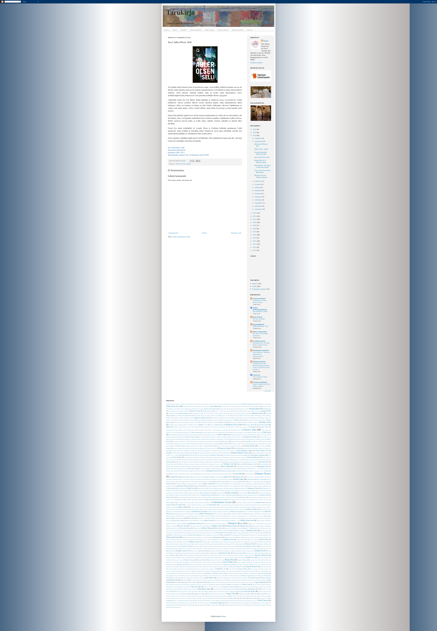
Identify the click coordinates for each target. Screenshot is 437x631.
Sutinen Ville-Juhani (190, 582)
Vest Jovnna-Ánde (178, 596)
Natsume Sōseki (267, 528)
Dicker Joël (200, 437)
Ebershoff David (211, 439)
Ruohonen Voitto (177, 560)
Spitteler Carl (219, 578)
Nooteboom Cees (209, 533)
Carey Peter (188, 427)
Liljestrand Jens (255, 505)
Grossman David (216, 457)
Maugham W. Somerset (230, 516)
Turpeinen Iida (229, 589)
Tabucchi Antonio (248, 582)
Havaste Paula (263, 462)
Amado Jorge (267, 409)
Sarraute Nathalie (248, 564)
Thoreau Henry (267, 584)
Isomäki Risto (174, 477)
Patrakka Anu (217, 542)
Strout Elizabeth (242, 580)
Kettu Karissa (267, 486)
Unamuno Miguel (228, 591)
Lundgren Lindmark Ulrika (226, 509)
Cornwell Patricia (229, 432)
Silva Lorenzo (220, 573)
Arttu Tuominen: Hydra (260, 377)
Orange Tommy (250, 537)
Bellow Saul (235, 418)
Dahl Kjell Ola (173, 435)
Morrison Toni (182, 526)
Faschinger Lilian (211, 444)
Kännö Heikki (170, 497)
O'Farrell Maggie (234, 535)
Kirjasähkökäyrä (258, 324)
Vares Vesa (221, 594)
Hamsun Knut (265, 459)
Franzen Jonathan (177, 448)
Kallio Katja (260, 481)
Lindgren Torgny (195, 507)
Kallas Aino (251, 481)
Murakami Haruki (231, 526)
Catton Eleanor (221, 427)
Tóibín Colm (178, 591)
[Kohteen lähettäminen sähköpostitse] (191, 161)
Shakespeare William (204, 571)
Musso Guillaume (266, 526)
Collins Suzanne (195, 432)
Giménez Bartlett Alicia (240, 452)
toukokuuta (258, 197)
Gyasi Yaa (173, 459)
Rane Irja (250, 551)
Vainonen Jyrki (262, 591)
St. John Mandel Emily (252, 578)
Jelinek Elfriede (260, 477)
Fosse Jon (229, 446)
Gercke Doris (180, 453)
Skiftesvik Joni (175, 575)
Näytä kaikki (268, 391)
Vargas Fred (231, 593)
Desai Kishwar (253, 435)
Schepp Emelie (223, 566)
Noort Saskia (199, 533)
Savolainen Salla (178, 566)
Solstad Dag (175, 578)
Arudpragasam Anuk (197, 413)
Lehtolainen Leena (221, 502)
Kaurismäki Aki (170, 486)
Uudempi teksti (173, 233)
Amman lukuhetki (259, 298)
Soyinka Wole (199, 578)
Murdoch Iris (244, 526)
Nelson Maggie (205, 530)
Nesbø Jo (232, 530)
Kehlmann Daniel (197, 486)
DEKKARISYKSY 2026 (260, 326)
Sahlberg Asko (188, 562)
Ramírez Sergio (242, 551)
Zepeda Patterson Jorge (259, 603)
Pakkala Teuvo (217, 539)
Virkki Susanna (250, 596)
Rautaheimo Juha (224, 553)
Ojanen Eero (200, 537)
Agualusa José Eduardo (202, 406)
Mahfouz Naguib (235, 511)
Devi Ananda (263, 435)
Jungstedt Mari (174, 481)
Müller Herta (236, 528)
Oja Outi (193, 537)
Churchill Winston (235, 430)
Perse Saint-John (201, 544)
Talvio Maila (169, 584)
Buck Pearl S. (184, 425)
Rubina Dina (240, 557)
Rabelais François (264, 548)
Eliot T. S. (184, 441)
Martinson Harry (170, 516)
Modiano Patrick (195, 523)
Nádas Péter (202, 535)
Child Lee (209, 430)
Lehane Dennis (192, 502)
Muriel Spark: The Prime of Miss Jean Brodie (262, 166)
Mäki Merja (218, 528)
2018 (255, 228)
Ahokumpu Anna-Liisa (227, 406)
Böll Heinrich (220, 425)
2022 (255, 216)
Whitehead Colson (240, 600)
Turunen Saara (254, 589)
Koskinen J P (181, 493)
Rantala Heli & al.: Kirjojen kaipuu (260, 161)
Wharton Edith (220, 600)
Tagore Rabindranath (261, 582)
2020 (255, 222)
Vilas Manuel (220, 596)
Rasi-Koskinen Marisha (194, 553)
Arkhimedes (172, 413)
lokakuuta (258, 181)
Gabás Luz (268, 448)
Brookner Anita (265, 422)
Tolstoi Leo (217, 587)
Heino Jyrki (240, 464)
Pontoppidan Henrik (207, 546)
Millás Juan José (247, 520)
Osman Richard (261, 537)
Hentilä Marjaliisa (264, 464)
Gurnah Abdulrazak (253, 457)
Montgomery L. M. (253, 523)
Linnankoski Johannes (239, 507)
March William (238, 514)
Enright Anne (203, 441)
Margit (175, 30)
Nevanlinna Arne (170, 533)
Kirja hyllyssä (257, 317)
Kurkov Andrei (221, 495)
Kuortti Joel (197, 495)
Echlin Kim (232, 439)
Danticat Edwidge (191, 435)
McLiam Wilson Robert (213, 518)
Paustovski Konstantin (229, 542)
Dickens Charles (190, 437)
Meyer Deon (217, 520)
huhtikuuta (258, 200)
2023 (255, 213)
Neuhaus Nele (251, 530)
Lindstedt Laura (206, 507)
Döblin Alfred (201, 439)
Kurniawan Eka (231, 495)
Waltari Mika (233, 598)
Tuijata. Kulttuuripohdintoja (260, 309)
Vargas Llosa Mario (244, 594)
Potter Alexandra (229, 546)
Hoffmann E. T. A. (253, 468)
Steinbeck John (173, 580)
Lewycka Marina (234, 505)
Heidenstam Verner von (215, 464)
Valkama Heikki (186, 594)
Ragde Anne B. (182, 551)
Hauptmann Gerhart (239, 462)
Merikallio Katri (188, 520)
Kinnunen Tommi (253, 488)
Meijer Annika (237, 518)
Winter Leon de (251, 600)
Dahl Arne (267, 432)
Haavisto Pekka (214, 459)
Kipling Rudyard (266, 488)
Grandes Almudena (259, 455)
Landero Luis (179, 500)
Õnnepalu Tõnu (250, 605)
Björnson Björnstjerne (227, 420)
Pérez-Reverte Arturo (215, 548)
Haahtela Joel (182, 459)
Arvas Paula (209, 413)
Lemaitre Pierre (260, 502)
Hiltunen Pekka (211, 468)
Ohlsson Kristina (172, 537)
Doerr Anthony (223, 437)
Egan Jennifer (241, 439)
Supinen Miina (262, 580)
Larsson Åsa (222, 500)
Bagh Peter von (223, 415)
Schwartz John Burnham (187, 569)
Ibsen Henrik (220, 474)
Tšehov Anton (188, 591)
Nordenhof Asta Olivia (222, 533)
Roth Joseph (202, 557)
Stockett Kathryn (209, 580)
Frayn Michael (200, 448)
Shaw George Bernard (228, 571)
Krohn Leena (230, 492)
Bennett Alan (255, 418)
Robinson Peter (170, 557)
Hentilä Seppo (170, 466)
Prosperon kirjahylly (260, 382)
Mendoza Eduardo (248, 518)
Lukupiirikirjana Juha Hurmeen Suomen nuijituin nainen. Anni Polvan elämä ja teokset (261, 366)
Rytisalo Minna (201, 560)
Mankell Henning (205, 513)
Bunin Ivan (194, 425)
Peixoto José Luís (251, 542)
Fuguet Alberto (259, 448)
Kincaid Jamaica (219, 488)
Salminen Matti (170, 564)
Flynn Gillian (169, 446)
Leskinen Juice (201, 505)
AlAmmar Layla (172, 409)
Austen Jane (188, 415)
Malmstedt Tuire (192, 514)
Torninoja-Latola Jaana (229, 587)
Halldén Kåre (245, 459)
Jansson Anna (239, 477)
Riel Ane (214, 555)
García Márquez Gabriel (245, 450)
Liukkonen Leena (261, 507)
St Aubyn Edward (239, 578)
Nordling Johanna (236, 533)
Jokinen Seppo (238, 479)
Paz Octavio (241, 542)
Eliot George (176, 441)
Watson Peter (262, 598)
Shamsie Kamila (216, 571)
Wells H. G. (175, 600)
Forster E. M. (220, 446)
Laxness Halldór (250, 499)
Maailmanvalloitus (238, 30)
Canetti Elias (261, 425)
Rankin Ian (259, 550)
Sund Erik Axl (252, 580)
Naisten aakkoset (223, 30)
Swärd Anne (202, 582)
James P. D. (227, 476)
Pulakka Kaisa (182, 548)
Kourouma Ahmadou (192, 493)
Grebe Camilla (176, 457)
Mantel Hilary (227, 514)
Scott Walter (210, 569)
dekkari (189, 164)
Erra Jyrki (245, 441)
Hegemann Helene (201, 464)
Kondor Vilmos (231, 490)
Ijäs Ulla (228, 474)
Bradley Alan (232, 422)
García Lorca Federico (229, 450)
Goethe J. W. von (170, 455)
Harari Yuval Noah (189, 462)
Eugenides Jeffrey (181, 444)
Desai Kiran (244, 435)
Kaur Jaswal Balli (264, 484)
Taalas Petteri (237, 582)
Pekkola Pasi (262, 542)
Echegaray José (222, 439)
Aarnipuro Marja (179, 404)
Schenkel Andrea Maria (210, 566)
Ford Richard (187, 446)
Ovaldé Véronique (198, 539)
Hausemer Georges (252, 462)
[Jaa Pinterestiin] (199, 161)
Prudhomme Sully (264, 546)
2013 (255, 244)
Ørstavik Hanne (261, 605)
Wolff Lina (169, 603)
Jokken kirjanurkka (260, 331)
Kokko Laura (199, 490)
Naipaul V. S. (246, 528)
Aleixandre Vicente (196, 409)
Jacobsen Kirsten (197, 477)
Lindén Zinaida (217, 507)
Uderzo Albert (197, 591)
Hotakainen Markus (226, 471)
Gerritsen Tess (190, 453)
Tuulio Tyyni (265, 589)
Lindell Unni (265, 505)
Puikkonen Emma (171, 548)
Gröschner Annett (240, 457)
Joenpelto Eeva (216, 479)
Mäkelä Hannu (207, 528)
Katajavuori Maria (252, 484)
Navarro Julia (182, 530)
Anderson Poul (183, 411)
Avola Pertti (197, 415)
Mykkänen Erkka (172, 528)
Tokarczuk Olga (196, 587)
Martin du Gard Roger (263, 514)
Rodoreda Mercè (181, 557)
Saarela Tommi (242, 560)
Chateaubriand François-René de (174, 430)
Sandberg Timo (201, 564)
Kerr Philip (249, 486)
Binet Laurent (189, 420)
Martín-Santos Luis (183, 516)
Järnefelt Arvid (205, 481)
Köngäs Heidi (190, 497)
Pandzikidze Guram (171, 542)
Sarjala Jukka (238, 564)
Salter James (191, 564)
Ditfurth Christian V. (211, 437)
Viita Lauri (199, 596)
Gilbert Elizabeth (224, 453)
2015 (255, 238)
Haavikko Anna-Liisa (201, 459)
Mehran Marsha (226, 518)
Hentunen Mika (180, 466)
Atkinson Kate (257, 413)
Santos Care (218, 564)
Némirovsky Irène (212, 535)
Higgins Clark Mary (171, 468)
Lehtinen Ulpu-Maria (204, 502)
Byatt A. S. (203, 425)
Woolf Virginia (178, 603)
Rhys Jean (207, 555)
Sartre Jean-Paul (260, 564)
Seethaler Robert (242, 569)
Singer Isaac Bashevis (251, 573)
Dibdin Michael (179, 437)
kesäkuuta (258, 193)
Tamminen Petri (179, 584)
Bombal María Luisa (178, 422)
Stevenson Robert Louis (196, 580)
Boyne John (213, 422)
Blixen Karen (249, 420)
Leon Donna (178, 505)
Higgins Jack (182, 468)
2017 (255, 232)
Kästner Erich (180, 497)
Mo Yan (185, 524)
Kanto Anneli (208, 484)
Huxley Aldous (175, 474)
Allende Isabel (232, 409)
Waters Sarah (252, 598)
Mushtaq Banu (255, 526)
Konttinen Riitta (252, 490)
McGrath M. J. (201, 518)
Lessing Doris (211, 505)
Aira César (256, 406)
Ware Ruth (243, 598)
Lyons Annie (239, 509)
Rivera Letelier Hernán (246, 555)
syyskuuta (258, 184)
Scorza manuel (201, 569)
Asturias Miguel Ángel (243, 413)
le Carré (220, 605)
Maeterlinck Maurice (212, 511)
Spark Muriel (209, 578)
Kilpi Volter (209, 488)
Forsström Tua (210, 446)
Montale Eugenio (221, 523)
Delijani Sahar (234, 435)
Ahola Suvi (238, 406)
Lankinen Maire (198, 499)
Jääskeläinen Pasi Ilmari (218, 482)
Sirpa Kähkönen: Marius (260, 311)
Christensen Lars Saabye (221, 430)
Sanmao (210, 564)
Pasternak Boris (207, 542)
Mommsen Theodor (209, 523)
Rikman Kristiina (233, 555)
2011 (255, 250)
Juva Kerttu (195, 481)
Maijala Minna (258, 511)
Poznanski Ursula (241, 546)
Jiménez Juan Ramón (203, 479)
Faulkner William (223, 444)
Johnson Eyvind (226, 479)
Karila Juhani (218, 484)
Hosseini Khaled (190, 471)
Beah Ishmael (188, 418)
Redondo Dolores (249, 553)
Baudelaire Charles (178, 418)
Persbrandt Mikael (190, 544)
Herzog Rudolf (215, 466)
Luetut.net (256, 375)
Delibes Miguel (223, 434)
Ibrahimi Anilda (210, 474)
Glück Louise (265, 453)
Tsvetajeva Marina (266, 587)
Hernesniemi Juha (203, 466)
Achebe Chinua (235, 404)
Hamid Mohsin (255, 459)
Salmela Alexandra (253, 562)
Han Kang (169, 462)
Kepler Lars (229, 486)
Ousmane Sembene (176, 539)
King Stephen (229, 488)
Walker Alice (201, 598)
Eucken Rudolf (170, 444)
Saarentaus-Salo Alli (254, 560)
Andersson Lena (207, 411)
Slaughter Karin (198, 575)
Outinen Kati (187, 539)
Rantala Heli (182, 553)
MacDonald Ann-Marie (184, 511)
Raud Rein (214, 553)
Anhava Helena (227, 411)
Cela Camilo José (232, 427)
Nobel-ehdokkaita (195, 30)
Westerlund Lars (209, 600)
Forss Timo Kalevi (198, 446)
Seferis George (254, 569)
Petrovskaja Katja (237, 544)
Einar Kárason (251, 439)
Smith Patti (236, 575)
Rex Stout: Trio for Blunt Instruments (260, 334)
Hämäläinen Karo (199, 474)
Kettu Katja (171, 488)
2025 (255, 132)
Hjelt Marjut (242, 468)
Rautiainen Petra (238, 553)
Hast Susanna (228, 462)
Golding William (192, 455)
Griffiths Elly (196, 457)
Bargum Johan (261, 415)
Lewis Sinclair (223, 505)
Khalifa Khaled (181, 488)
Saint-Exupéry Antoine (201, 562)
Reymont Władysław (196, 555)
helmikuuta (258, 206)
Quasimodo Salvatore (230, 548)
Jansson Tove (250, 477)
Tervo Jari (225, 584)
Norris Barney (247, 533)
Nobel (254, 286)
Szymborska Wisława (215, 582)
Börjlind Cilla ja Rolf (234, 424)
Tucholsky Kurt (172, 589)
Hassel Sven (210, 462)
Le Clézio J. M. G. (262, 499)
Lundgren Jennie (211, 509)
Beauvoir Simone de (201, 418)
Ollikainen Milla (239, 537)
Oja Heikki (185, 537)
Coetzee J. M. (169, 432)
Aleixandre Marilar (184, 409)
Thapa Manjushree (235, 584)
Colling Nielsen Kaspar (182, 432)
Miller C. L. (235, 520)
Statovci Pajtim (266, 578)
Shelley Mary (240, 571)
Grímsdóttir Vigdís (228, 457)
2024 (255, 135)
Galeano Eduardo (184, 450)
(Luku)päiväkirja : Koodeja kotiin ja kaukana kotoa (261, 344)
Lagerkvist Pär (231, 497)
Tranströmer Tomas (244, 587)
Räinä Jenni (211, 560)
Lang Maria (188, 499)
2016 (255, 235)
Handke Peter (177, 462)
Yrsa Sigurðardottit (233, 603)
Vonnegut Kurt (267, 596)
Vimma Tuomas (239, 596)
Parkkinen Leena (194, 542)
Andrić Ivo (217, 411)
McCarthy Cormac (178, 518)
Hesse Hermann (227, 466)
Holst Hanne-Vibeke (265, 468)
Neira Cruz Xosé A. (193, 530)
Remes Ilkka (175, 555)
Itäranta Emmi (186, 477)
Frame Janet (261, 446)
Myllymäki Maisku (185, 528)
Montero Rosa (235, 523)
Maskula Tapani (204, 516)
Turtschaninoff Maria (241, 589)
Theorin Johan (256, 584)
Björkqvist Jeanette (213, 420)
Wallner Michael (222, 598)
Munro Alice (217, 525)
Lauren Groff (240, 499)
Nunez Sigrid (174, 535)
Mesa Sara (208, 520)
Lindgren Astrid (170, 507)
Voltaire (259, 596)
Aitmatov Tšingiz (266, 406)
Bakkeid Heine (234, 415)
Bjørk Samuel (239, 420)
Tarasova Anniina (202, 584)
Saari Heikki (265, 560)
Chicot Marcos (201, 430)
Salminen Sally (181, 564)
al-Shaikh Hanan (198, 605)
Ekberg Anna (260, 439)
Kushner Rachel (243, 495)
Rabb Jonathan (253, 548)
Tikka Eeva (171, 587)
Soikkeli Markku (256, 575)
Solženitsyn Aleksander (186, 578)
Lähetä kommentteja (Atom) (181, 237)
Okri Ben (208, 537)
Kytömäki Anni (253, 495)
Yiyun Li (205, 603)
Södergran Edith (227, 582)
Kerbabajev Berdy (239, 486)
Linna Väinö (227, 507)
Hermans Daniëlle (191, 466)
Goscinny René (237, 455)
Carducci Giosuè (178, 427)
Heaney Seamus (190, 464)
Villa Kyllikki (229, 596)
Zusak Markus (177, 605)
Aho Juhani (214, 406)
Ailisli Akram (247, 406)
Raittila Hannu (211, 551)
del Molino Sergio (210, 605)
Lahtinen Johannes (264, 497)
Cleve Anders (265, 430)
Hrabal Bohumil (238, 471)
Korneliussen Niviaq (263, 490)
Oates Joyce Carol (255, 535)
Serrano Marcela (192, 571)
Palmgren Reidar (240, 539)
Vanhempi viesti (236, 233)
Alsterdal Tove (242, 409)
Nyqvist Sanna (193, 535)
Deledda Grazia (211, 435)
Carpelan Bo (197, 427)
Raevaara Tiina (170, 551)
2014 (255, 241)
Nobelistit (183, 30)
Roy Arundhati (231, 557)
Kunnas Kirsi (188, 495)
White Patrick (229, 600)
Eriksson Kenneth (213, 441)
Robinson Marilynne (261, 555)
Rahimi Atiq (193, 551)
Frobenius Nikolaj (247, 448)
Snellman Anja (245, 576)
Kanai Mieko (177, 484)
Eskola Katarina (254, 441)
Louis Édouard (177, 509)
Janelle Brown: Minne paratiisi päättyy (260, 301)
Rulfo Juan (260, 557)
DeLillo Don (201, 435)
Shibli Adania (249, 571)
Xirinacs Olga (188, 603)
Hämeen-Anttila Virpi (186, 474)
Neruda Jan (214, 530)
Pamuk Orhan (263, 539)
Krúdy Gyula (261, 493)
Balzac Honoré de (245, 415)
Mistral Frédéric (261, 520)
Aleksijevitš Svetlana (210, 409)
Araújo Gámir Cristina (252, 411)
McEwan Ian (190, 518)
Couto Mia (239, 432)
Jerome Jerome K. (191, 479)
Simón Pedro (239, 573)
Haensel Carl (223, 459)
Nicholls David (181, 533)
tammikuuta (259, 209)
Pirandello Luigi (185, 546)
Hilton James (201, 468)
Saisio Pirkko (228, 562)
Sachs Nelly (178, 562)
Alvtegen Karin (254, 408)
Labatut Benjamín (209, 497)
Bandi (253, 415)
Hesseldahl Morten (241, 466)
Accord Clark (212, 404)
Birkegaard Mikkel (201, 420)
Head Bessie (180, 464)
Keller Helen (208, 486)
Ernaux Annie (225, 441)
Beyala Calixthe (179, 420)
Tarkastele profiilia (256, 62)
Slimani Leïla (208, 575)
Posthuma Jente (219, 546)
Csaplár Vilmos (257, 432)
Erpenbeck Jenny (235, 441)
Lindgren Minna (182, 507)
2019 (255, 225)
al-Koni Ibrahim (187, 605)
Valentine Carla (175, 594)
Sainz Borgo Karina (215, 562)
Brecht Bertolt (242, 422)
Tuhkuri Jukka (182, 589)
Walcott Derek (192, 598)
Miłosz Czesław (177, 523)
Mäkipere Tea (227, 528)
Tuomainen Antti (204, 589)
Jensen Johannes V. (179, 479)
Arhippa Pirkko (266, 411)
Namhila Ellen (256, 528)
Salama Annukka (241, 562)
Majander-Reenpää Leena (179, 514)
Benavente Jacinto (245, 418)
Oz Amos (208, 539)
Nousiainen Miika (257, 533)
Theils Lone (246, 584)
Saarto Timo (169, 562)
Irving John (237, 473)
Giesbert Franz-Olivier (211, 453)
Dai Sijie (181, 435)
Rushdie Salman (189, 560)
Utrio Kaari (250, 591)
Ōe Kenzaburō (175, 607)
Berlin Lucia (169, 420)
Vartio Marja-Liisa (258, 594)
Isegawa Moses (249, 474)
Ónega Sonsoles (240, 605)
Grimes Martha (206, 457)
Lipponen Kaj (250, 507)
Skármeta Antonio (186, 575)
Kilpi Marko (200, 488)
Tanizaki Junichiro (190, 584)
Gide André (200, 453)
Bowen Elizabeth (202, 422)
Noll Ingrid (190, 533)
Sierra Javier (188, 573)
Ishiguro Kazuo (263, 473)
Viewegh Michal (189, 596)
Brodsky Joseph (252, 422)
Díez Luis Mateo (190, 439)
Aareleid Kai (169, 404)
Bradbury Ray (223, 422)
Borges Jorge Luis (191, 422)
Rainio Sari (202, 551)
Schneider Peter (264, 566)
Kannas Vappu (187, 484)
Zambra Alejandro (245, 603)
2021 (255, 219)
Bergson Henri (265, 418)
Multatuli (207, 526)
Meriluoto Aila (198, 520)
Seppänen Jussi (181, 571)
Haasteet (249, 30)
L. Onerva (199, 497)
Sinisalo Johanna (264, 573)
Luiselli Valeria (187, 509)
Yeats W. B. (198, 603)
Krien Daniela (219, 493)
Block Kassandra (259, 420)
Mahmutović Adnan (247, 511)
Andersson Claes (194, 411)
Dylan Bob (181, 439)
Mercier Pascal (177, 520)
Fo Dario (178, 446)
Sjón (167, 575)
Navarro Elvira (172, 530)
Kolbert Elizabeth (220, 490)
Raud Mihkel (205, 553)
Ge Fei (173, 453)
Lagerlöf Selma (241, 497)
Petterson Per (249, 544)
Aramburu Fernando (238, 411)
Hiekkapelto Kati (262, 466)
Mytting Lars (196, 528)
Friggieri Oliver (211, 448)
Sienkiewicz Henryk (177, 573)
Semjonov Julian (170, 571)
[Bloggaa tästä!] (193, 161)
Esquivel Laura (265, 441)
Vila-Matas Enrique (209, 596)
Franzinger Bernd (189, 448)
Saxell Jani (199, 566)
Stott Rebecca (219, 580)
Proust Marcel (253, 546)
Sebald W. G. (220, 569)
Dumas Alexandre (171, 439)
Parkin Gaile (182, 542)
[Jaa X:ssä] (195, 161)
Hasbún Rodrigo (200, 462)
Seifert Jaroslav (265, 569)
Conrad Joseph (218, 432)
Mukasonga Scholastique (196, 526)
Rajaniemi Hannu (230, 551)
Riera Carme (223, 555)
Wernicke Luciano (197, 600)
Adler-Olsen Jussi (181, 164)
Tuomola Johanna (218, 589)
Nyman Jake (183, 535)
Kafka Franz (241, 482)
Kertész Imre (258, 486)
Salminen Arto (265, 562)
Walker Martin (212, 598)
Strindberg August (230, 580)
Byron (211, 425)
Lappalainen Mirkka (210, 500)
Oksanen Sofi (217, 537)
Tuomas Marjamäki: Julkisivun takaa (260, 153)
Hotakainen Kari (212, 471)
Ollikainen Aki (229, 537)
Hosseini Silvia (201, 471)
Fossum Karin (249, 445)
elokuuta (258, 187)
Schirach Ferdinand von (237, 567)
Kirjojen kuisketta (259, 361)
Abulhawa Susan (201, 404)
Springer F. (228, 578)
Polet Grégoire (196, 546)
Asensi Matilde (219, 413)
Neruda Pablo (223, 530)
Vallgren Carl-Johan (199, 594)
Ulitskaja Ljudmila (208, 591)
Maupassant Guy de (244, 516)
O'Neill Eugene (245, 535)
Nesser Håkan (240, 530)
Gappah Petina (216, 450)
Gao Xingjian (206, 450)
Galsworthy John (195, 450)
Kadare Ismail (232, 481)
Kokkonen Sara (209, 490)
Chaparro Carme (264, 427)
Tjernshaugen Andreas (182, 587)
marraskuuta (259, 141)
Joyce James (260, 479)
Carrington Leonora (208, 427)
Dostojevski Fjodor (250, 437)
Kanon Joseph (197, 484)
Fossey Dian (237, 446)
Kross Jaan (251, 493)
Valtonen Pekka (212, 594)
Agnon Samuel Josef (188, 406)
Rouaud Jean (211, 557)
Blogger (223, 616)
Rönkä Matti (229, 559)
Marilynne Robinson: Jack (261, 145)
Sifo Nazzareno (198, 573)
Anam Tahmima (172, 411)
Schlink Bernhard (252, 566)
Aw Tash (205, 415)
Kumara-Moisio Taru (176, 495)
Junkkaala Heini (185, 481)
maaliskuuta (259, 203)
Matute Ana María (216, 516)
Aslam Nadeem (230, 413)
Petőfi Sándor (259, 544)
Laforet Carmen (220, 497)
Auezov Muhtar (178, 415)
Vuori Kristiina (182, 598)
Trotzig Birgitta (255, 587)
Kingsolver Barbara (240, 488)
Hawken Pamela (170, 464)
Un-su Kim (219, 591)
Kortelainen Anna (170, 493)
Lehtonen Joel (240, 502)
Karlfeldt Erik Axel (230, 484)
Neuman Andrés (264, 530)
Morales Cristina (170, 526)
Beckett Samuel (215, 418)
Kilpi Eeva (191, 488)
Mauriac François (257, 516)
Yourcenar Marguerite (218, 603)
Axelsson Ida (213, 415)
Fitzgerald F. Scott (264, 444)
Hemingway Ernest (251, 464)
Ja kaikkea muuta (259, 341)
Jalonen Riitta (217, 477)
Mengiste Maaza (259, 518)
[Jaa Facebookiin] (197, 161)
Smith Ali (227, 575)
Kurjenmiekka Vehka (208, 495)
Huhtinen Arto (259, 471)
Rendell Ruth (185, 555)
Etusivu (166, 30)
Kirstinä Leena (172, 490)
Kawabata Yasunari (183, 486)
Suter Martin (178, 582)
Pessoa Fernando (226, 544)
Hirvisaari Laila (222, 468)
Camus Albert (250, 425)
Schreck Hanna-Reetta (172, 569)
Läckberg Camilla (251, 509)
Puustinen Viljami (202, 548)
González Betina (204, 455)
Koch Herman (189, 490)
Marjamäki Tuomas (249, 514)
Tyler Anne (169, 591)
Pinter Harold (174, 546)
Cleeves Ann (249, 429)
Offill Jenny (266, 535)
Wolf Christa (263, 600)
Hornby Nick (179, 471)
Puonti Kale (192, 548)
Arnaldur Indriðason (183, 413)
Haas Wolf (191, 459)
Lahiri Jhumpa (253, 497)
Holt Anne (171, 471)
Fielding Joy (253, 444)
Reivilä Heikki (260, 553)
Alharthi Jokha (222, 409)
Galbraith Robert (172, 450)
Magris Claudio (224, 511)
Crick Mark (247, 432)
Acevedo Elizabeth (223, 404)
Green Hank (187, 457)
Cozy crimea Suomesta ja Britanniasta (262, 171)
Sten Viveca (184, 580)
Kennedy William (219, 486)
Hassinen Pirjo (219, 462)
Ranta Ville (174, 553)
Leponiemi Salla (189, 505)
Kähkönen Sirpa (264, 495)
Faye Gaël (245, 444)
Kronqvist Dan (242, 493)
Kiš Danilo (181, 490)
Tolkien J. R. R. (208, 587)
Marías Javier (194, 516)
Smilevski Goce (218, 575)
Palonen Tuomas (252, 539)
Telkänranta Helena (214, 584)
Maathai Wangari (264, 509)
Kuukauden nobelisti (259, 289)
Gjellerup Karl (256, 453)
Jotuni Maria (251, 479)
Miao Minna (226, 520)
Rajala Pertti (221, 551)
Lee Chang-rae (181, 502)
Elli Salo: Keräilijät (259, 319)
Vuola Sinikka (172, 598)
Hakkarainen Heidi (234, 459)
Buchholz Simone (173, 425)
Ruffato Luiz (250, 557)
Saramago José (228, 564)
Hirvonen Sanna (232, 468)
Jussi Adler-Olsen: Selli (261, 157)
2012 (255, 247)
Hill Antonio (192, 469)
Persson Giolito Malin (214, 544)
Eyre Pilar (191, 444)
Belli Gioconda (225, 418)
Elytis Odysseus (193, 441)
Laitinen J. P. (169, 499)
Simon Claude (230, 573)
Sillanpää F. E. (209, 573)
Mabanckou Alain (171, 511)
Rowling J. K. (220, 557)
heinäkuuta (258, 190)
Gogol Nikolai (182, 455)
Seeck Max (232, 569)
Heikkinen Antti (229, 464)
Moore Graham (265, 523)
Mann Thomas (217, 514)
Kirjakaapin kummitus (261, 350)
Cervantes (252, 427)
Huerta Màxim (249, 471)
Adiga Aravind (265, 404)
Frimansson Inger (224, 448)
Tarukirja (180, 12)
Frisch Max (237, 448)
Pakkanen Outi (228, 539)
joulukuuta (258, 138)
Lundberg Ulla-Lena (199, 509)
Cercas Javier (243, 427)
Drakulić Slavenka (264, 437)
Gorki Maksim (227, 455)
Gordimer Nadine (216, 455)
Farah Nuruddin (200, 444)
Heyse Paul (252, 466)
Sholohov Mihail (260, 571)
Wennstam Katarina (185, 600)
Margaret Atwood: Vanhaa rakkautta (260, 176)
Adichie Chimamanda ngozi (250, 404)
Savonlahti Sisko (189, 566)
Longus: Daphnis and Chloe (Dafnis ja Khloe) (261, 385)
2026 (255, 129)
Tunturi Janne (192, 589)
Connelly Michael (207, 432)
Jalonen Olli (207, 477)
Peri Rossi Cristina (178, 544)
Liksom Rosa (244, 505)
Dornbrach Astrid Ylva (235, 437)
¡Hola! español (209, 30)
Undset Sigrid (240, 591)
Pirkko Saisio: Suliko (261, 149)
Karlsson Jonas (241, 484)
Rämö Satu (219, 560)
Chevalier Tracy (190, 430)
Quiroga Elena (242, 548)
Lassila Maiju (231, 499)
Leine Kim (249, 502)
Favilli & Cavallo (235, 444)
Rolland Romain (192, 557)
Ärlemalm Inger (229, 605)
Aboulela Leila (191, 404)
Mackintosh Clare (198, 511)
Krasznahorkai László (206, 493)
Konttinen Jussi (241, 490)
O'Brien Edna (223, 535)
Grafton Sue (246, 455)
